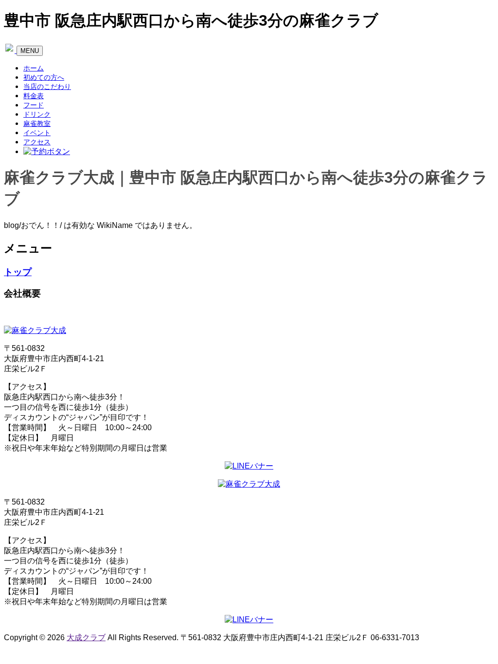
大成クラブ (86, 637)
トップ (18, 272)
